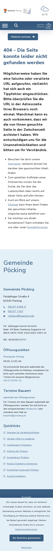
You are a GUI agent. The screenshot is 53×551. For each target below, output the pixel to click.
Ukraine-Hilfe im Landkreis (21, 438)
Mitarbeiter (32, 408)
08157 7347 (15, 311)
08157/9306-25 (12, 380)
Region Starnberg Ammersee (22, 463)
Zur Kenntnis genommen (27, 538)
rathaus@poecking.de (21, 316)
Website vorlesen (21, 36)
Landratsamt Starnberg (19, 445)
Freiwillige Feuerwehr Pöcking (23, 470)
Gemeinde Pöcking (18, 267)
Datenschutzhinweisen (26, 529)
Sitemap (13, 204)
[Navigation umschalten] (5, 25)
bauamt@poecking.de (14, 415)
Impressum (26, 547)
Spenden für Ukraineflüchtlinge (23, 432)
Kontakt (26, 497)
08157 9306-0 (17, 307)
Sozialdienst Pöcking (18, 457)
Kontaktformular (37, 227)
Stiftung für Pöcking (17, 451)
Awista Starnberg (16, 476)
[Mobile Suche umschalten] (16, 25)
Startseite (14, 164)
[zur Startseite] (17, 10)
